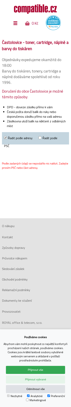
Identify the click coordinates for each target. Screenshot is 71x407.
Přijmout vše (35, 369)
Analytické (37, 396)
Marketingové (38, 400)
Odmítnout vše (35, 389)
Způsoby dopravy (13, 247)
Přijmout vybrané (35, 379)
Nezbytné (16, 396)
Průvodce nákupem (14, 258)
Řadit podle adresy (20, 138)
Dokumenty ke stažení (17, 300)
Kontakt (7, 237)
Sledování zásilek (13, 268)
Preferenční (58, 396)
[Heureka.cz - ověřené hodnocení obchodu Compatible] (53, 29)
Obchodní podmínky (15, 279)
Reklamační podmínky (16, 290)
